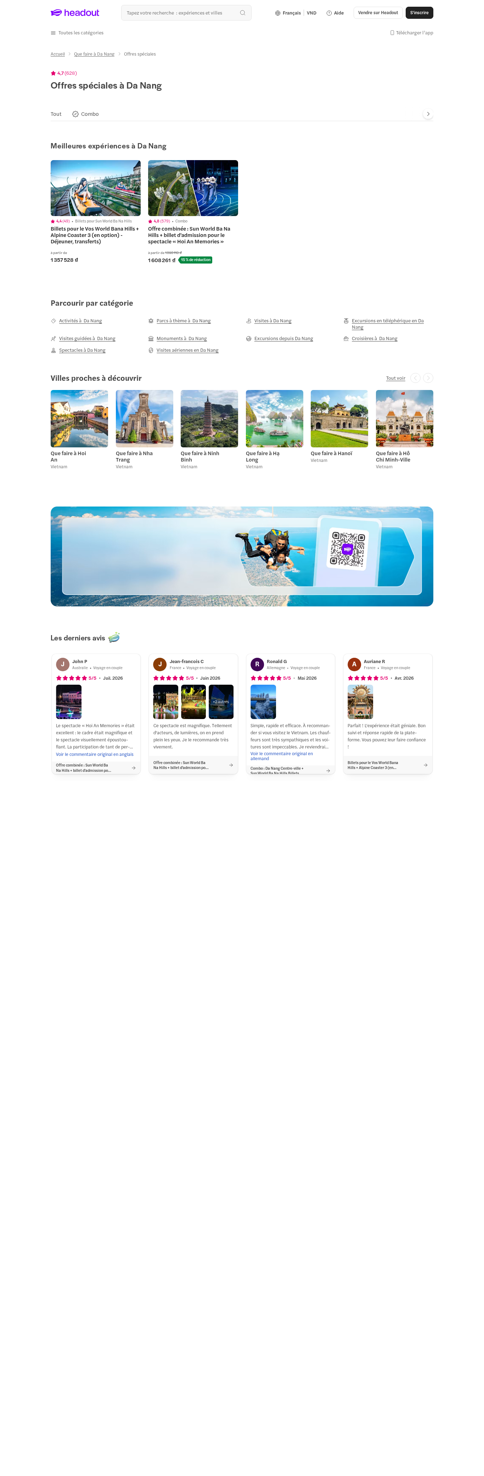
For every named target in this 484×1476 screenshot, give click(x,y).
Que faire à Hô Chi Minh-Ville (393, 456)
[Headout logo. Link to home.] (75, 13)
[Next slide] (428, 114)
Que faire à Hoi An (68, 456)
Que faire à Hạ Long (263, 456)
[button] (77, 32)
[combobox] (186, 12)
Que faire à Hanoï (331, 453)
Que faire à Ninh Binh (200, 456)
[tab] (56, 114)
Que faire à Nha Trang (134, 456)
